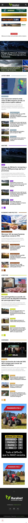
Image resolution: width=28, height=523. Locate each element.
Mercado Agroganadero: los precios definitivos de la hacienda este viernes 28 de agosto (17, 312)
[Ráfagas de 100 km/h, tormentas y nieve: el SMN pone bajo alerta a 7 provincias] (14, 50)
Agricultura (5, 96)
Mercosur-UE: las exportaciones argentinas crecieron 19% (13, 235)
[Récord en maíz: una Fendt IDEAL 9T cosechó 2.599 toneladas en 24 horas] (5, 385)
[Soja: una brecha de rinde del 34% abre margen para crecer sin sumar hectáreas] (14, 349)
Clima (2, 50)
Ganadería (4, 294)
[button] (2, 5)
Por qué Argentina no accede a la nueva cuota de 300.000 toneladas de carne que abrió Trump (13, 298)
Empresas (4, 359)
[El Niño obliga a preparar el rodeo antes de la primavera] (5, 320)
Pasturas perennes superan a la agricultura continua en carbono (18, 139)
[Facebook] (10, 508)
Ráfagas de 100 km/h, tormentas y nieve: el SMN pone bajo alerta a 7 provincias (13, 169)
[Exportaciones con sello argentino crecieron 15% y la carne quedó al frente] (5, 265)
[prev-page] (2, 208)
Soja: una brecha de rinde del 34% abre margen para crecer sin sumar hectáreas (13, 363)
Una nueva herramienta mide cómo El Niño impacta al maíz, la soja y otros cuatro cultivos (13, 100)
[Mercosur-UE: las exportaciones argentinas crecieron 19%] (14, 222)
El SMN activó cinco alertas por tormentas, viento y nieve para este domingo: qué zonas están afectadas (18, 124)
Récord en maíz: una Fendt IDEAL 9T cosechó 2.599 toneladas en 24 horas (16, 386)
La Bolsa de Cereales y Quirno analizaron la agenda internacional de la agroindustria (17, 248)
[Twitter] (17, 508)
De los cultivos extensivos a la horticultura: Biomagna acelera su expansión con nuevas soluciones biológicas (18, 394)
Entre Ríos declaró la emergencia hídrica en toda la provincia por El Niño (18, 203)
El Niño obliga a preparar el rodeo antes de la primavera (17, 321)
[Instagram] (14, 508)
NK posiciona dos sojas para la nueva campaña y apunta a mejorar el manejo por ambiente (18, 378)
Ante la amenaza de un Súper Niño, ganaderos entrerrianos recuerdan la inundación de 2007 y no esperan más (18, 329)
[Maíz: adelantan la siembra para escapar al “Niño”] (5, 131)
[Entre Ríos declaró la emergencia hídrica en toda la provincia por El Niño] (5, 202)
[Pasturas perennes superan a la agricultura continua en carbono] (5, 139)
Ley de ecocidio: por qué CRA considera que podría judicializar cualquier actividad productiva (18, 115)
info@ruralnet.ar (17, 504)
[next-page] (5, 208)
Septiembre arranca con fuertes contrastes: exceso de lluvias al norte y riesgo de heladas (18, 184)
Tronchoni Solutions (20, 516)
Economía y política (14, 112)
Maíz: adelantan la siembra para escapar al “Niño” (17, 132)
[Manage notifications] (2, 520)
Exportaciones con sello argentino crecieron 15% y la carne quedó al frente (17, 266)
